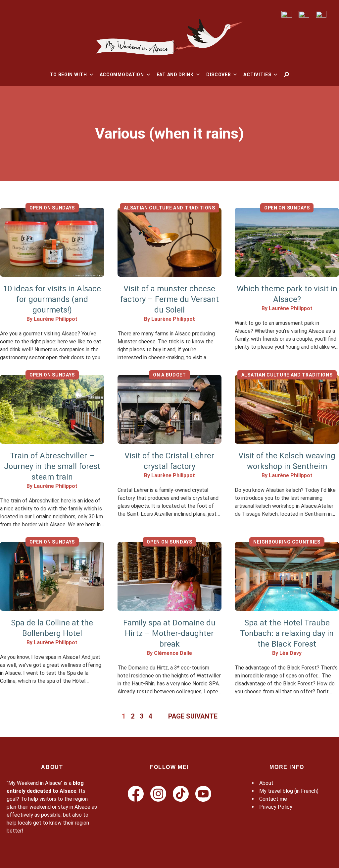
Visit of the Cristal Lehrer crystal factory (169, 461)
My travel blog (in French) (288, 791)
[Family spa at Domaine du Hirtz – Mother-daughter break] (170, 576)
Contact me (273, 799)
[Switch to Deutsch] (304, 14)
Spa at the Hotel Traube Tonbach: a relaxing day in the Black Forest (287, 633)
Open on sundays (52, 207)
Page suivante (193, 716)
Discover (218, 74)
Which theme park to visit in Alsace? (287, 294)
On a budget (169, 374)
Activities (257, 74)
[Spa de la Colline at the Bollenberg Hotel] (52, 576)
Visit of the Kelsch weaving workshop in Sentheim (286, 461)
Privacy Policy (275, 807)
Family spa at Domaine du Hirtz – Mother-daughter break (169, 633)
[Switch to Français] (286, 14)
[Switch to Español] (321, 14)
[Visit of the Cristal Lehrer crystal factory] (170, 409)
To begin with (68, 74)
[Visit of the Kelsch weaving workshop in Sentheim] (287, 409)
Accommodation (122, 74)
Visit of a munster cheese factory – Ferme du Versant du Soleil (169, 299)
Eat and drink (175, 74)
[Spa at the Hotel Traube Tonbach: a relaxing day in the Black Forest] (287, 576)
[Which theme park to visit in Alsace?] (287, 242)
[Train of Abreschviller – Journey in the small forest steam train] (52, 409)
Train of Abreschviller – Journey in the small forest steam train (52, 466)
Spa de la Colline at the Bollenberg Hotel (52, 628)
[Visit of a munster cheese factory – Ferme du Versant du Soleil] (170, 242)
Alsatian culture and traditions (169, 207)
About (266, 783)
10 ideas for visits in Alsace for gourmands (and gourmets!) (52, 299)
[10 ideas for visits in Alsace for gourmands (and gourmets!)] (52, 242)
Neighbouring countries (286, 542)
